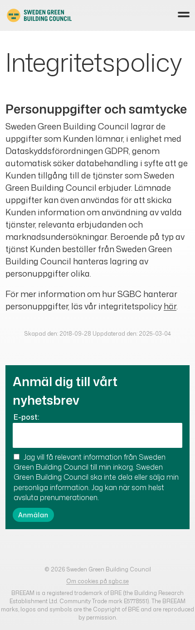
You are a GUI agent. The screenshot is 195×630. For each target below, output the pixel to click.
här (170, 306)
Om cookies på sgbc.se (97, 581)
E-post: (26, 417)
